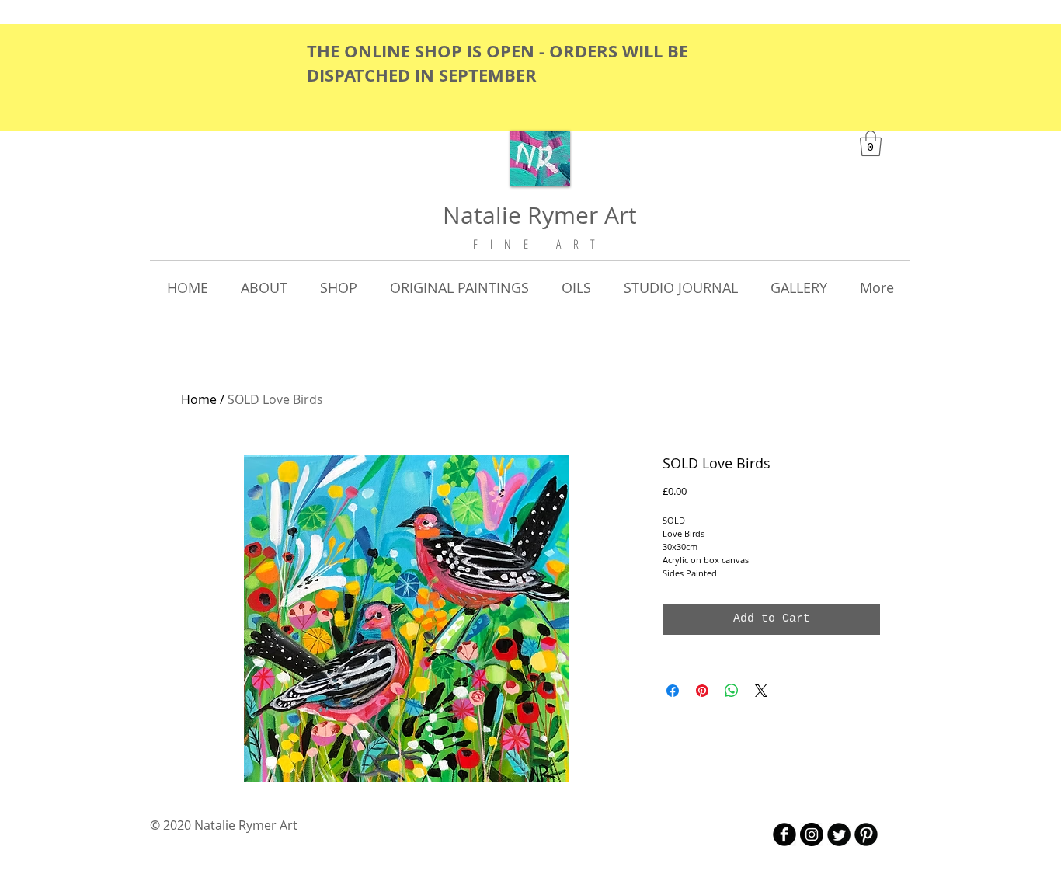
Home (199, 399)
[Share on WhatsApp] (731, 690)
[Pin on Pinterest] (702, 690)
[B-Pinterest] (866, 834)
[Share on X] (761, 690)
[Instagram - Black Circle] (811, 834)
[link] (871, 143)
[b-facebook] (784, 834)
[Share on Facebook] (672, 690)
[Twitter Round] (839, 834)
